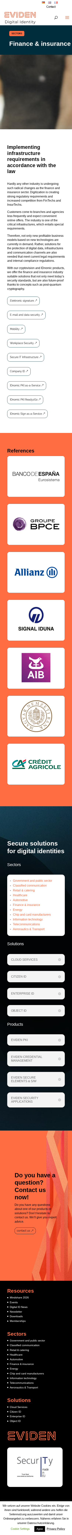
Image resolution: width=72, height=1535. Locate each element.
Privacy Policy (56, 1528)
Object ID (15, 1421)
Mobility (15, 328)
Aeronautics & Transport (28, 929)
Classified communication (30, 885)
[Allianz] (36, 572)
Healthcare (20, 895)
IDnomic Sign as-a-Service (26, 413)
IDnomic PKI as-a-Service (25, 385)
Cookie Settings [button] (20, 1528)
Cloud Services (18, 1407)
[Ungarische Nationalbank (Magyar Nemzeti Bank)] (36, 716)
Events (14, 1302)
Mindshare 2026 (19, 1297)
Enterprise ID (17, 1416)
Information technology (28, 919)
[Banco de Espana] (36, 476)
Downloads (16, 1316)
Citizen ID (15, 1411)
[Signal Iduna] (36, 620)
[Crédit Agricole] (36, 764)
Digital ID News (19, 1306)
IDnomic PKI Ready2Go (23, 399)
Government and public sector (32, 880)
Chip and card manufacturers (32, 914)
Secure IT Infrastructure (24, 357)
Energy (17, 909)
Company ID (17, 371)
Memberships (18, 1320)
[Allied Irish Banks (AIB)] (36, 668)
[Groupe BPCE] (36, 524)
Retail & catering (24, 890)
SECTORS (16, 33)
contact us (23, 1230)
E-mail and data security (25, 314)
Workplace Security (22, 343)
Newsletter (16, 1311)
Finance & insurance (26, 904)
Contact (51, 7)
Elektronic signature (22, 300)
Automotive (20, 900)
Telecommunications (26, 924)
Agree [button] (40, 1529)
